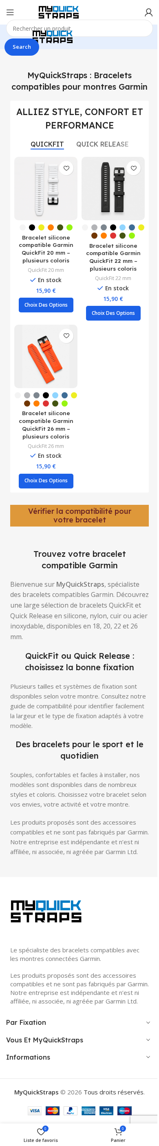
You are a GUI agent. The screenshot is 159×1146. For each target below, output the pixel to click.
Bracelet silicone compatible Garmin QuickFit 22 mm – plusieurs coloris (113, 257)
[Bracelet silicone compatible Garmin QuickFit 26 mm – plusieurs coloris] (45, 356)
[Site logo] (59, 11)
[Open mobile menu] (10, 12)
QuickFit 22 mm (113, 278)
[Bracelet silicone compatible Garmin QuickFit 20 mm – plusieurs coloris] (45, 188)
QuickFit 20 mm (46, 270)
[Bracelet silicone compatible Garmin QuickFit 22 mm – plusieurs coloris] (113, 188)
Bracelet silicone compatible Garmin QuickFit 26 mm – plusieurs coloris (46, 424)
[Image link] (47, 910)
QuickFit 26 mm (46, 446)
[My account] (149, 12)
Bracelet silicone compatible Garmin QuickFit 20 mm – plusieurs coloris (46, 249)
